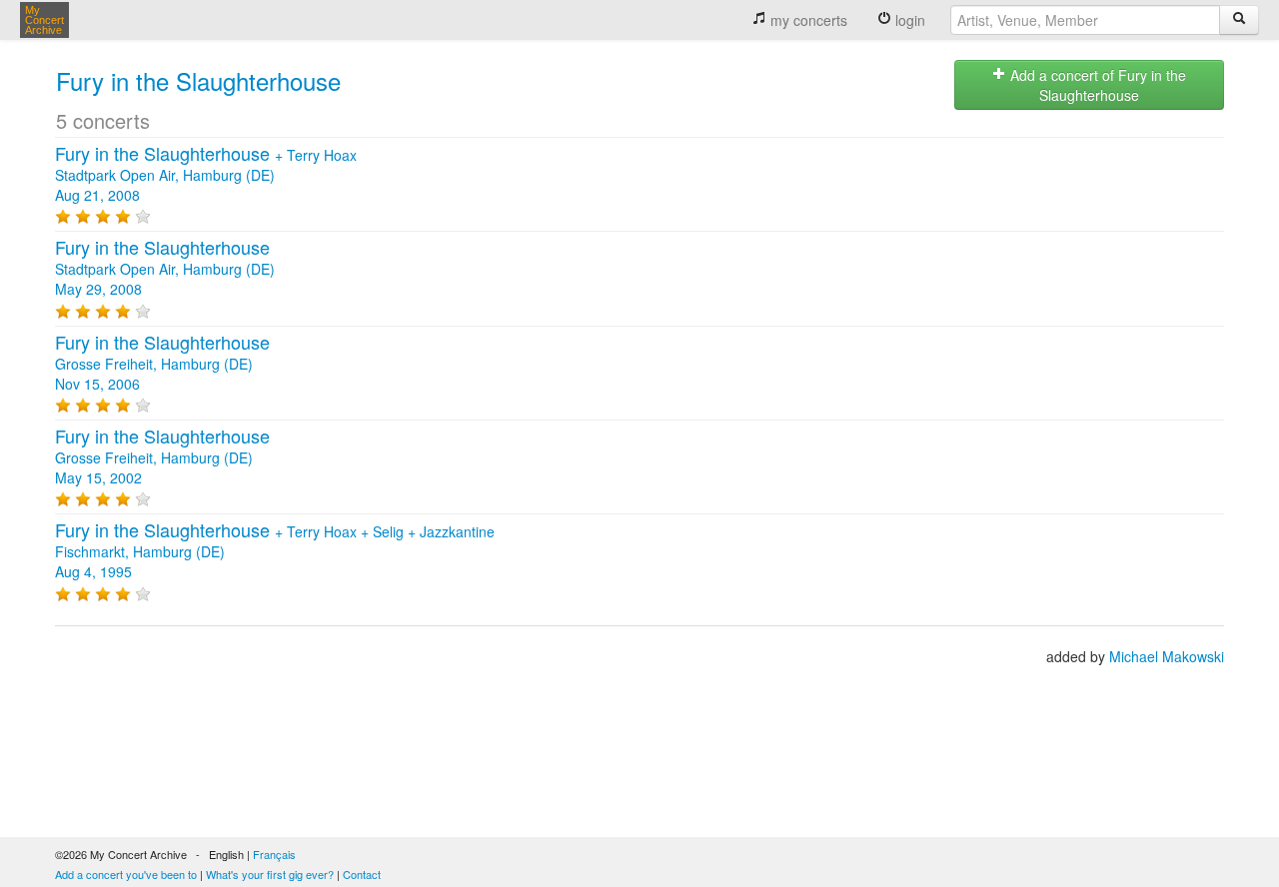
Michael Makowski (1166, 656)
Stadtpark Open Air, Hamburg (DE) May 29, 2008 (165, 269)
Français (274, 854)
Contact (362, 874)
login (908, 20)
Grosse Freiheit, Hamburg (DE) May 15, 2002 (162, 457)
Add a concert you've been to (126, 874)
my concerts (806, 20)
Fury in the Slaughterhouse (198, 80)
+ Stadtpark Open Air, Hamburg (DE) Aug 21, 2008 (206, 175)
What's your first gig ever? (270, 874)
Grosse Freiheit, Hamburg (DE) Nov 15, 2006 (162, 364)
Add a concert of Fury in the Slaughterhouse (1096, 85)
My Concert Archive (44, 20)
